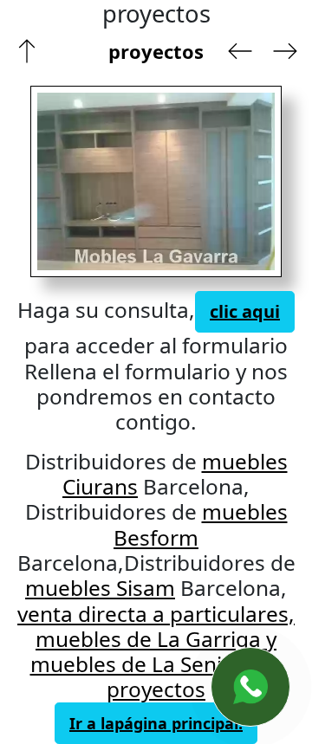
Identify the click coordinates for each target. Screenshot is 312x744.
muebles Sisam (100, 587)
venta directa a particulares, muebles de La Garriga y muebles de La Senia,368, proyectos (156, 651)
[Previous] (90, 182)
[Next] (209, 182)
